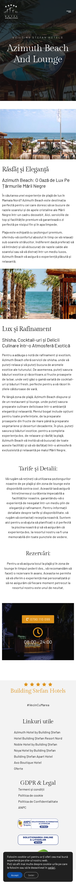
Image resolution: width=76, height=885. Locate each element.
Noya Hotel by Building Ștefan (35, 750)
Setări (31, 875)
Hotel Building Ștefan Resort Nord (38, 738)
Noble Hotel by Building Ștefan (35, 744)
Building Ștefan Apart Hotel (33, 756)
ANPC (22, 807)
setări (51, 867)
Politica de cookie (30, 795)
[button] (68, 11)
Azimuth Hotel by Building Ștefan (37, 732)
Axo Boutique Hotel (28, 762)
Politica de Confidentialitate (38, 801)
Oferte (18, 768)
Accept (14, 875)
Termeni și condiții (31, 789)
